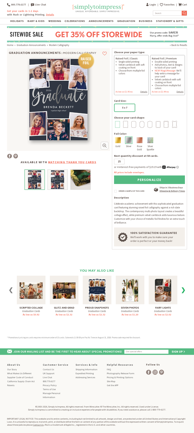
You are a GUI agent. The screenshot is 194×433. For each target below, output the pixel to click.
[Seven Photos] (130, 290)
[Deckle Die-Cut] (125, 124)
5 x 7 (124, 107)
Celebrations (75, 21)
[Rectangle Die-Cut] (117, 124)
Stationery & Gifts (170, 21)
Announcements (101, 21)
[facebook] (148, 372)
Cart (184, 4)
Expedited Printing (85, 373)
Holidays (17, 21)
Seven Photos (130, 307)
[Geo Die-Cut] (150, 124)
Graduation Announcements (31, 45)
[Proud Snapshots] (97, 290)
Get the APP (112, 385)
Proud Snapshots (97, 307)
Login (152, 4)
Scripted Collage (31, 307)
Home (10, 45)
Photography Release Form (120, 373)
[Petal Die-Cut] (174, 124)
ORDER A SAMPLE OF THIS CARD (131, 191)
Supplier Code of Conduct (20, 377)
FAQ (109, 369)
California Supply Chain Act (21, 381)
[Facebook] (9, 156)
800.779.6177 (18, 4)
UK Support (48, 373)
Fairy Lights (163, 307)
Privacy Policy (50, 385)
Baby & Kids (36, 21)
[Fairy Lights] (163, 290)
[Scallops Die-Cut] (158, 124)
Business (146, 21)
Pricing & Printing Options (120, 377)
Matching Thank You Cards (72, 162)
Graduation (126, 21)
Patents (10, 385)
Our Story (12, 369)
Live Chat (40, 4)
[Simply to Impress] (97, 11)
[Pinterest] (15, 156)
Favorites (169, 4)
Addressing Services (85, 377)
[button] (104, 145)
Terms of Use (49, 389)
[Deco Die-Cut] (141, 124)
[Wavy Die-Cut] (166, 124)
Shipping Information (86, 369)
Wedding (54, 21)
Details (143, 91)
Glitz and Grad (64, 307)
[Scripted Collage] (31, 288)
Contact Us (48, 369)
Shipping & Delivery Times (172, 190)
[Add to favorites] (104, 53)
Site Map (111, 381)
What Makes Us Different (19, 373)
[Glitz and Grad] (64, 288)
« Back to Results (178, 45)
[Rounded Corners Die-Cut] (133, 124)
